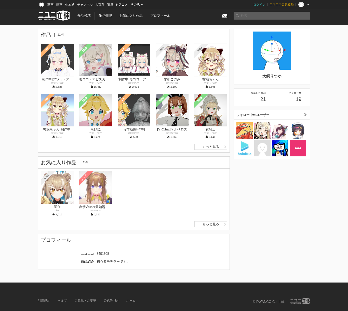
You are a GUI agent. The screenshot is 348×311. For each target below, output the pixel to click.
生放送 (69, 4)
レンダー (84, 176)
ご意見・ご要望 (85, 300)
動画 (50, 4)
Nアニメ (122, 4)
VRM (161, 49)
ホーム (131, 300)
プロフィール (160, 16)
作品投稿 (84, 16)
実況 (110, 4)
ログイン (259, 4)
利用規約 (44, 300)
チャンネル (84, 4)
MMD (85, 49)
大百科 (99, 4)
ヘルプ (62, 300)
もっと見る (211, 147)
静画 (59, 4)
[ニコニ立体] (300, 301)
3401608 (103, 254)
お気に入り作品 (131, 16)
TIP (46, 49)
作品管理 (105, 16)
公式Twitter (111, 300)
